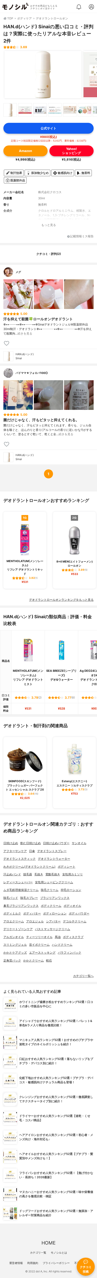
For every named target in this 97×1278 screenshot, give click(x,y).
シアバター (53, 921)
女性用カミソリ (72, 874)
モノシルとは (59, 1252)
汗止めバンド (12, 874)
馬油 (58, 937)
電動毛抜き (52, 874)
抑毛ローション (71, 890)
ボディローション (55, 913)
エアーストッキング (42, 952)
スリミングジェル (15, 944)
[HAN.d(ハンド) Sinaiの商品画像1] (43, 74)
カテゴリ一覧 (38, 1252)
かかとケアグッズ (15, 952)
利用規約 (32, 1263)
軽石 (49, 960)
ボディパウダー (79, 913)
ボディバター (32, 913)
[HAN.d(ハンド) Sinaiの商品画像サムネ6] (84, 110)
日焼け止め (10, 843)
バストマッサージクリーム (52, 929)
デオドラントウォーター (54, 858)
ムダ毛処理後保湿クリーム (21, 890)
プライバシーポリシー (56, 1263)
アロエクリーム (13, 921)
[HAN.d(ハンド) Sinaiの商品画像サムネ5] (69, 110)
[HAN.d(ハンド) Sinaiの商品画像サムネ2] (25, 110)
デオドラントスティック (19, 858)
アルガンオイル (13, 937)
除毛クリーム (49, 890)
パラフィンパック (69, 952)
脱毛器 (27, 874)
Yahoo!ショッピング (71, 150)
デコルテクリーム (74, 921)
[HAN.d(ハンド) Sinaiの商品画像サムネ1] (10, 110)
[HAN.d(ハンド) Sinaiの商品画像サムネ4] (55, 110)
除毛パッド (10, 898)
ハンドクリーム (62, 944)
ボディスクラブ (73, 937)
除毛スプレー (29, 898)
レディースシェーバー (18, 882)
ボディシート (66, 866)
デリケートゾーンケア (18, 929)
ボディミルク (12, 913)
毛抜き (38, 874)
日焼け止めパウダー (56, 843)
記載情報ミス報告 (82, 236)
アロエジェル (35, 921)
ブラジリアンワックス (54, 898)
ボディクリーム (51, 905)
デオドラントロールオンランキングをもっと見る (61, 599)
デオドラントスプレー (52, 851)
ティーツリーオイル (39, 937)
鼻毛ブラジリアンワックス (21, 905)
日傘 (32, 851)
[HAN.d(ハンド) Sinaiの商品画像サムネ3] (40, 110)
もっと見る (48, 225)
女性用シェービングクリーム (54, 882)
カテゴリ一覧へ (83, 976)
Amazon (25, 151)
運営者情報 (16, 1263)
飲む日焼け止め (30, 843)
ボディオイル (72, 905)
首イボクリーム (39, 944)
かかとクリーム (33, 960)
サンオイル (79, 843)
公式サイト (48, 128)
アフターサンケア (15, 851)
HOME (48, 1243)
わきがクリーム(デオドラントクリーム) (29, 866)
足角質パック (12, 960)
